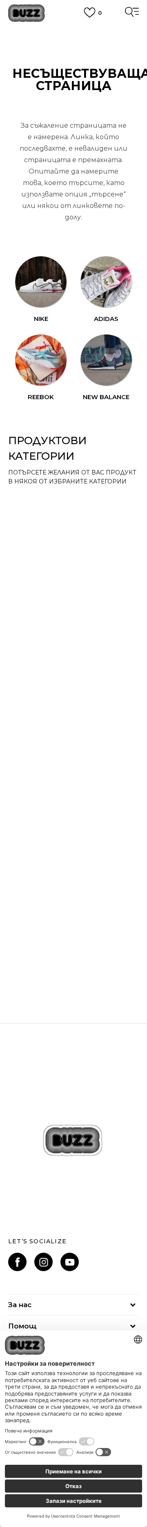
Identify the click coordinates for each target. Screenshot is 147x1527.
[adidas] (106, 282)
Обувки (32, 952)
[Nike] (41, 282)
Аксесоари (40, 500)
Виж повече (73, 41)
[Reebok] (41, 360)
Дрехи (31, 717)
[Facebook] (17, 1262)
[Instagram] (43, 1262)
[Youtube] (69, 1262)
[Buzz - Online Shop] (26, 13)
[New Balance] (106, 360)
